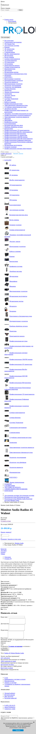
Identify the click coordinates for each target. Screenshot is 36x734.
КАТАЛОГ (7, 160)
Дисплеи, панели (9, 95)
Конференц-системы (10, 122)
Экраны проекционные (11, 92)
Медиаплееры (8, 55)
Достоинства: (5, 623)
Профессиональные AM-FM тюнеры (16, 137)
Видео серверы (9, 57)
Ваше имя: (4, 617)
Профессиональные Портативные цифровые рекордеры (17, 388)
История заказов (9, 695)
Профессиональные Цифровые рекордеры (17, 140)
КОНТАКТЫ (8, 490)
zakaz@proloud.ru (9, 707)
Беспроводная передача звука (13, 125)
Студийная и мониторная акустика (15, 107)
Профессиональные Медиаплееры (15, 133)
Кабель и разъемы (10, 102)
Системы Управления (11, 98)
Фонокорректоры (9, 69)
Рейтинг (3, 643)
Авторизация (12, 23)
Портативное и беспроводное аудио (15, 74)
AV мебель (7, 100)
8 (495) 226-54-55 (9, 705)
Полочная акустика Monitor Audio (18, 499)
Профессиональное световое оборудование (18, 148)
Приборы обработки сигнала (13, 127)
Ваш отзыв (4, 638)
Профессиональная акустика (13, 103)
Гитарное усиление (10, 147)
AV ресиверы (8, 50)
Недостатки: (4, 630)
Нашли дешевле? (6, 532)
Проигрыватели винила (11, 65)
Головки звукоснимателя (12, 67)
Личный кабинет (9, 693)
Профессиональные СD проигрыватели (16, 130)
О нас (6, 677)
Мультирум (8, 97)
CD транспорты (9, 62)
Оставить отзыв (6, 521)
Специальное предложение (13, 42)
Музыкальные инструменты (13, 145)
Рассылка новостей (10, 698)
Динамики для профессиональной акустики (18, 113)
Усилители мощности (11, 82)
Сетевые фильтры (10, 89)
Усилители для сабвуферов (12, 87)
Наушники (7, 75)
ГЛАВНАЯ (8, 484)
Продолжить (4, 650)
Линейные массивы (10, 108)
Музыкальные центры (11, 72)
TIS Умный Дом (9, 44)
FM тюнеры (8, 70)
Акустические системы (11, 45)
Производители (9, 681)
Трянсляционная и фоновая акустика (16, 105)
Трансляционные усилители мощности (16, 117)
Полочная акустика (16, 497)
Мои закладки (8, 696)
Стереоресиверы (9, 52)
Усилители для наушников (12, 85)
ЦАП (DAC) (8, 77)
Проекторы (8, 90)
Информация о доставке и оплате (14, 679)
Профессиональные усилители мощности (17, 115)
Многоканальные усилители (13, 84)
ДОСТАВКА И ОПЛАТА (12, 487)
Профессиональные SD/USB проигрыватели (18, 138)
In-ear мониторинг (10, 123)
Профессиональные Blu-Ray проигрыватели (18, 132)
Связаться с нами (9, 709)
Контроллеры (8, 128)
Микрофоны (8, 120)
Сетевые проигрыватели (12, 59)
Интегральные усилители (12, 79)
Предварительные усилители (13, 80)
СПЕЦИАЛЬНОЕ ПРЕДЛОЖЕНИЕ (16, 489)
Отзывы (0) (8, 558)
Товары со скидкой (10, 682)
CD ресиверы (8, 64)
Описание (7, 557)
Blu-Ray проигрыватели (12, 54)
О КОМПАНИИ (9, 485)
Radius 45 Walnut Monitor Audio (14, 653)
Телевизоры (8, 94)
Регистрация (12, 21)
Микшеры (7, 118)
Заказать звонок (18, 153)
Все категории (9, 40)
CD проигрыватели (10, 60)
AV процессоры (9, 49)
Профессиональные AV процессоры (15, 135)
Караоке (7, 47)
